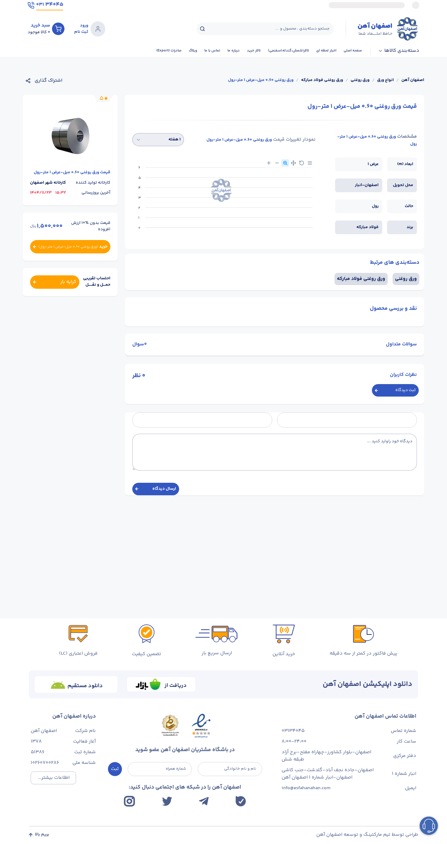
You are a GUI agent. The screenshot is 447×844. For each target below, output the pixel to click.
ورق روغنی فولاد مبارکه (322, 80)
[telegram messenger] (204, 801)
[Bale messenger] (240, 801)
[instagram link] (129, 801)
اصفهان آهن (412, 80)
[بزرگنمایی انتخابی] (285, 163)
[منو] (310, 163)
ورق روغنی (360, 80)
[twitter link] (167, 801)
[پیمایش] (293, 163)
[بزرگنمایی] (269, 163)
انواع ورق (385, 80)
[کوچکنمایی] (277, 163)
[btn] (58, 29)
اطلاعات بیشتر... (54, 778)
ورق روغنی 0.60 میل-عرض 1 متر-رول (260, 80)
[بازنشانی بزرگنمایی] (302, 163)
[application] (224, 200)
